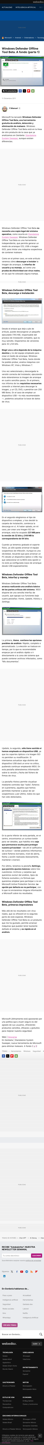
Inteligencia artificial (10, 1300)
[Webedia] (38, 1)
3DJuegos (26, 1356)
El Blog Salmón (28, 1401)
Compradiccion (8, 1407)
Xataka (5, 1356)
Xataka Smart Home (10, 1366)
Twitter (24, 91)
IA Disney (33, 1238)
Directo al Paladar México (12, 1429)
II (35, 1046)
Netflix (25, 1313)
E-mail (32, 91)
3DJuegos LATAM (29, 1419)
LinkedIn (4, 1276)
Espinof (25, 1374)
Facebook (20, 91)
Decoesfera (7, 1404)
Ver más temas (9, 1325)
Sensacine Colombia (30, 1426)
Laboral (26, 1309)
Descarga (12, 1037)
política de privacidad (33, 1260)
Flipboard (28, 91)
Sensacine (26, 1371)
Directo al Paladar (9, 1386)
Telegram (27, 1271)
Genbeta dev (28, 1304)
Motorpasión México (30, 1429)
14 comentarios (11, 91)
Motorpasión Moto (29, 1389)
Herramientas (16, 1051)
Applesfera (7, 1362)
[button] (15, 108)
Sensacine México (29, 1422)
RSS (31, 1271)
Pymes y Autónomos (30, 1404)
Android (18, 38)
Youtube (22, 1271)
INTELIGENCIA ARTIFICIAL (26, 7)
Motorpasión (27, 1386)
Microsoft (8, 38)
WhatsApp (7, 1318)
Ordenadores (29, 38)
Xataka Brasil (7, 1422)
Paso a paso (7, 1295)
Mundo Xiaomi (8, 1369)
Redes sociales (8, 1309)
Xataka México (8, 1419)
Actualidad (27, 1295)
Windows (26, 1051)
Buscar (41, 1334)
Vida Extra (26, 1359)
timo (4, 1313)
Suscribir (36, 1256)
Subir (35, 1344)
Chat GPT (23, 1238)
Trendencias (7, 1401)
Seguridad (37, 1051)
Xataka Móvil (7, 1359)
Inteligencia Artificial (30, 1318)
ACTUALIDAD (7, 7)
